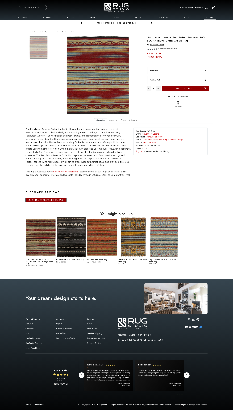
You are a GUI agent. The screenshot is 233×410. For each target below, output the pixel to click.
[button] (206, 7)
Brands (139, 17)
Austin (132, 335)
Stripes (166, 140)
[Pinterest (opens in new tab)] (197, 320)
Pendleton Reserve (154, 137)
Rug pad (139, 151)
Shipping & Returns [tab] (129, 120)
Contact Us (29, 328)
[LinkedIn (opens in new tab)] (193, 319)
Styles (70, 17)
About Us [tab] (113, 120)
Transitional (147, 140)
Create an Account (64, 328)
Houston (122, 335)
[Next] (141, 75)
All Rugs (22, 17)
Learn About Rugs (32, 348)
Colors (47, 17)
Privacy (28, 404)
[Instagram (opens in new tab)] (189, 320)
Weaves (94, 17)
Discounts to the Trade (65, 338)
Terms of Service (94, 343)
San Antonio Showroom (65, 171)
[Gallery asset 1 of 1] (97, 75)
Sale (186, 17)
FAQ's (27, 333)
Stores (209, 17)
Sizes (116, 17)
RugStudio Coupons (33, 343)
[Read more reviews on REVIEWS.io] (61, 384)
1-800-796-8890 (195, 7)
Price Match (92, 328)
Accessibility (39, 404)
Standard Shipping (94, 333)
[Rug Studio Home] (116, 7)
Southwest (157, 140)
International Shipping (96, 338)
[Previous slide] (81, 23)
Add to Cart (183, 88)
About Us (29, 323)
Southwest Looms (157, 44)
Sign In (59, 323)
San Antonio (144, 335)
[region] (134, 375)
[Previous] (54, 75)
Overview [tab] (100, 120)
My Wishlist (61, 333)
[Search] (20, 7)
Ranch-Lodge (176, 140)
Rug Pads (163, 17)
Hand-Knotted (149, 142)
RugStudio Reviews (33, 338)
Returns (90, 323)
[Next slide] (151, 23)
